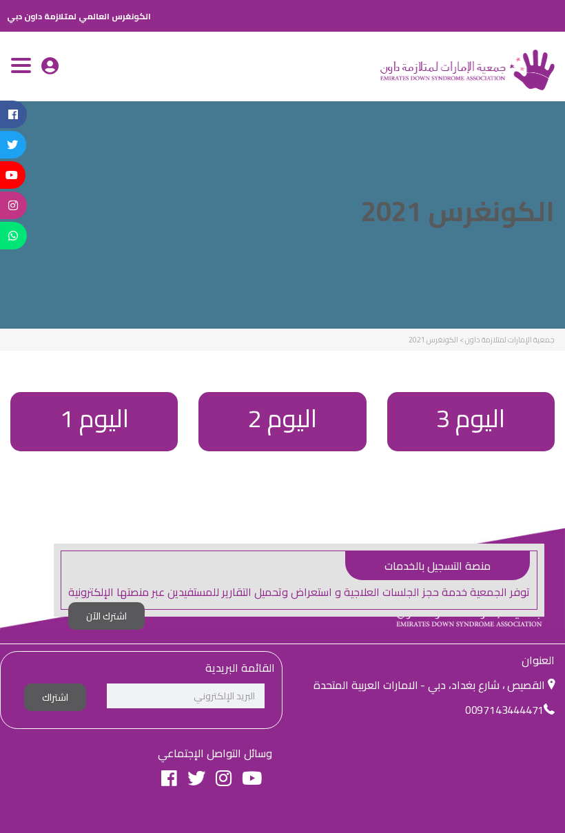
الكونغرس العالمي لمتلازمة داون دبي (79, 16)
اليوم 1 (94, 418)
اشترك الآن (106, 616)
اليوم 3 (470, 418)
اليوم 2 (282, 418)
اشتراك (55, 697)
